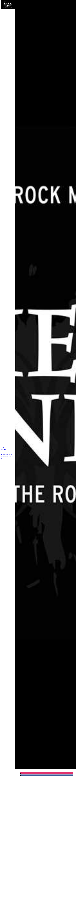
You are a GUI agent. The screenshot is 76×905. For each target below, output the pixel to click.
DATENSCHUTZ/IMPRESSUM (7, 457)
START (2, 447)
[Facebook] (20, 775)
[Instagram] (20, 773)
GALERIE (3, 452)
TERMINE (3, 449)
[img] (45, 384)
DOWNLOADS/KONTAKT (7, 454)
